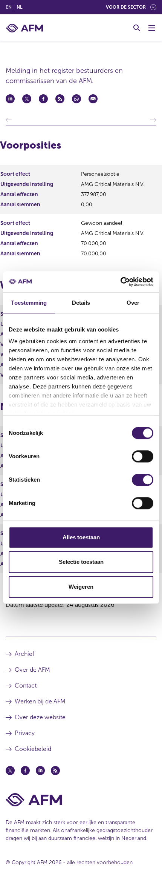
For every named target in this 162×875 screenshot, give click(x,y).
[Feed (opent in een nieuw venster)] (55, 770)
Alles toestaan (81, 537)
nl (19, 7)
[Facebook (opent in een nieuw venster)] (25, 770)
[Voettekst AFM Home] (81, 799)
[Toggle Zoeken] (136, 27)
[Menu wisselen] (151, 27)
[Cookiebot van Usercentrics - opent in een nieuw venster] (120, 282)
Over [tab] (133, 302)
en (9, 7)
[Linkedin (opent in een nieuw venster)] (40, 770)
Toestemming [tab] (29, 302)
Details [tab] (81, 302)
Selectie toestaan (81, 562)
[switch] (142, 456)
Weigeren (81, 586)
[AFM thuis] (24, 28)
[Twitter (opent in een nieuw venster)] (10, 770)
